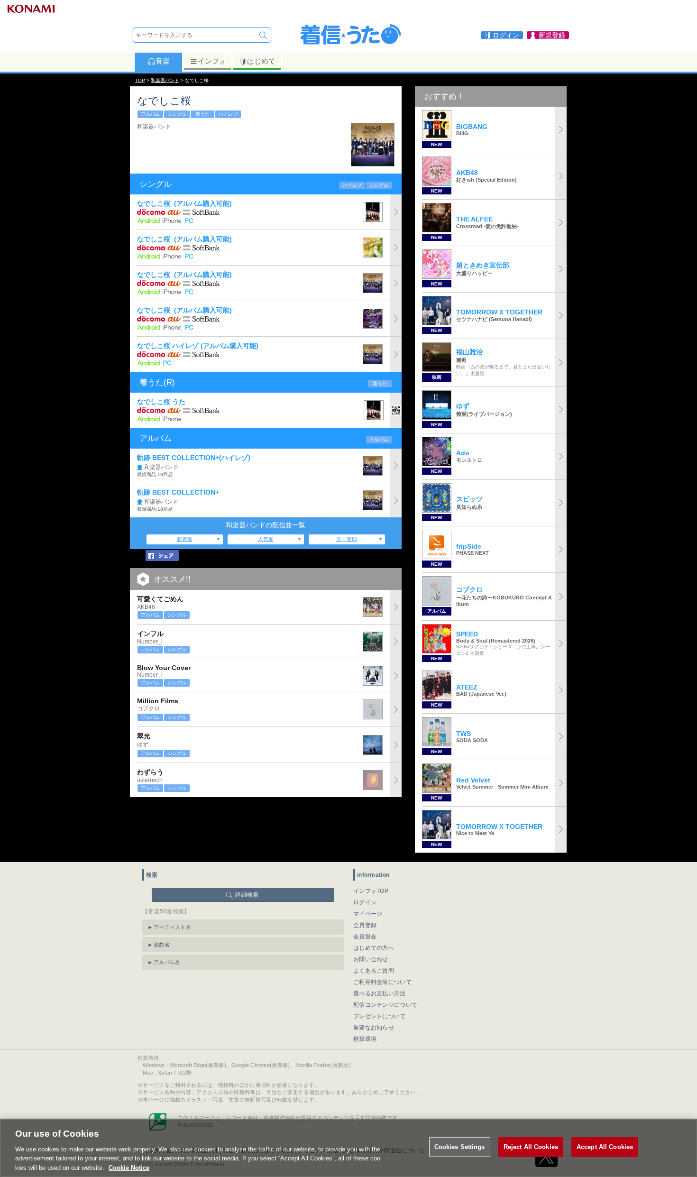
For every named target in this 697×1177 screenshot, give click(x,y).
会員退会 (364, 936)
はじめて (261, 61)
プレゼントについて (379, 1016)
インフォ (212, 61)
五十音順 (346, 539)
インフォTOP (370, 891)
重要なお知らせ (373, 1027)
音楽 (163, 61)
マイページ (368, 913)
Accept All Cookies (605, 1146)
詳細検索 (246, 895)
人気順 (266, 539)
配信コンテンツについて (385, 1005)
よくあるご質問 (373, 970)
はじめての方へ (373, 948)
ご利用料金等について (382, 982)
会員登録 (364, 925)
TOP (140, 80)
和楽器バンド (165, 80)
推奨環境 (364, 1039)
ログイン (364, 902)
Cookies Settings (459, 1146)
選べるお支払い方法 (379, 993)
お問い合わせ (370, 959)
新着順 (185, 539)
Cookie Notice (129, 1167)
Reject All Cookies (531, 1146)
